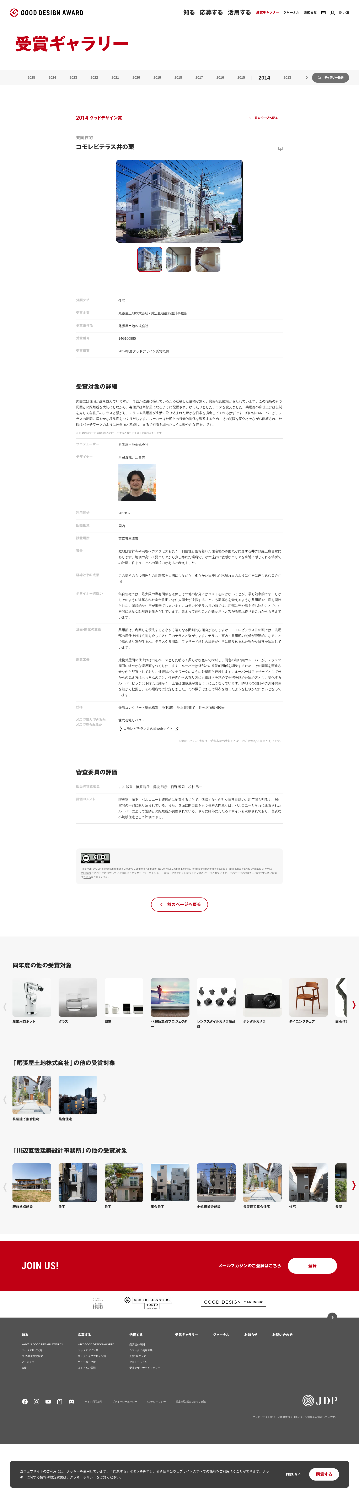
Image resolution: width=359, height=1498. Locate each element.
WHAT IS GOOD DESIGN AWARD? (42, 1344)
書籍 (24, 1367)
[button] (149, 259)
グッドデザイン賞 (32, 1350)
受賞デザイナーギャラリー (144, 1367)
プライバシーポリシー (124, 1401)
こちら (87, 877)
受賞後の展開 (137, 1344)
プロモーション (138, 1362)
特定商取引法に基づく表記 (191, 1401)
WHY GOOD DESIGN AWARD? (96, 1344)
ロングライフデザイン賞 (92, 1356)
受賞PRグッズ (137, 1356)
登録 (312, 1265)
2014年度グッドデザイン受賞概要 (143, 351)
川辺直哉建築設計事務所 (169, 313)
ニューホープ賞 (87, 1362)
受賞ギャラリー (186, 1335)
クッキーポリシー (83, 1477)
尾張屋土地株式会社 (133, 313)
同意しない (293, 1474)
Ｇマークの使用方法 (140, 1350)
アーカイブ (28, 1362)
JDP (98, 868)
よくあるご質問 (87, 1367)
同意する (324, 1474)
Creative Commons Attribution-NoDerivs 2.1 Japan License (157, 868)
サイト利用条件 (93, 1401)
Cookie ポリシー (156, 1401)
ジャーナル (221, 1335)
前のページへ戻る (266, 118)
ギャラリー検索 (334, 77)
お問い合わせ (282, 1335)
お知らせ (250, 1335)
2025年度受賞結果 (32, 1356)
